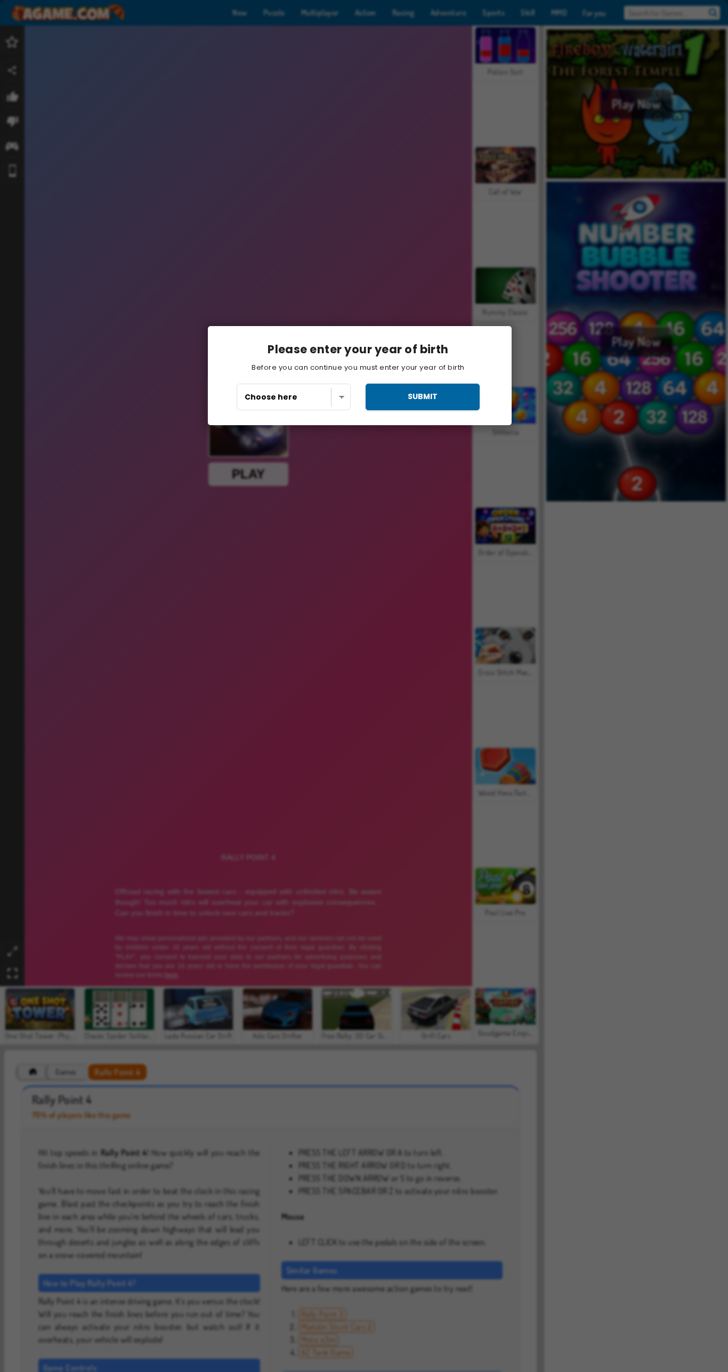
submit (423, 396)
